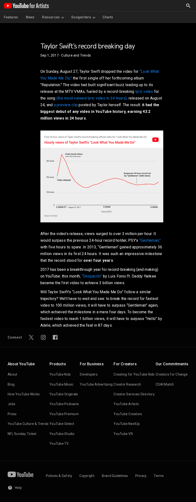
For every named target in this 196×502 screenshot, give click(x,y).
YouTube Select (61, 424)
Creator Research (127, 384)
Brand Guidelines (115, 476)
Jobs (11, 404)
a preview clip (66, 105)
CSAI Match (165, 384)
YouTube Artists (126, 404)
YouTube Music (61, 384)
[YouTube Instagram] (43, 337)
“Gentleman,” (150, 240)
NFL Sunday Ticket (22, 434)
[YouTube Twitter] (31, 337)
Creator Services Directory (134, 394)
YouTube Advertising (96, 384)
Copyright (86, 476)
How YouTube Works (24, 394)
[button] (188, 5)
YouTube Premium (64, 414)
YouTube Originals (63, 394)
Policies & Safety (59, 476)
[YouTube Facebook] (55, 337)
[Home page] (26, 6)
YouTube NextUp (127, 424)
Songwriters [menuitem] (81, 17)
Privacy (141, 476)
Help (18, 488)
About (12, 374)
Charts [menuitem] (108, 17)
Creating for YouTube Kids (134, 374)
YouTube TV (59, 443)
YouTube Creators (128, 414)
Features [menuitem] (11, 17)
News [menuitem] (30, 17)
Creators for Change (172, 374)
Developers (89, 374)
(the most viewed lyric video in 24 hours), (92, 98)
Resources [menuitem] (51, 17)
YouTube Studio (62, 434)
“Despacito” (92, 276)
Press (12, 414)
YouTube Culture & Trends (28, 424)
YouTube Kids (60, 374)
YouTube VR (123, 434)
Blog (11, 384)
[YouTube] (20, 474)
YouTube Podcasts (64, 404)
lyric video (144, 91)
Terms (159, 476)
